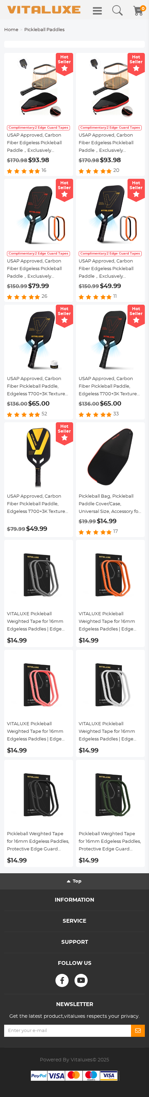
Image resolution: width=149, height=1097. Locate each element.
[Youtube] (81, 980)
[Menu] (97, 11)
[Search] (117, 11)
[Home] (44, 10)
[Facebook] (62, 980)
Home (11, 30)
